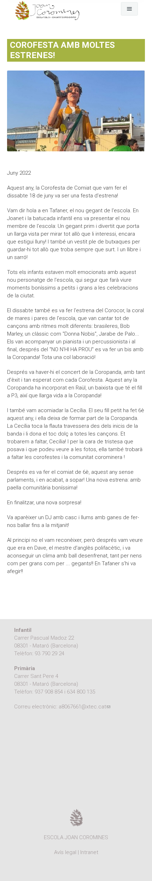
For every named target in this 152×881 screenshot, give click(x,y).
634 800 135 (81, 692)
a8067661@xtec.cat (84, 706)
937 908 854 (49, 692)
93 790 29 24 (49, 653)
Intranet (89, 852)
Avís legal (65, 852)
